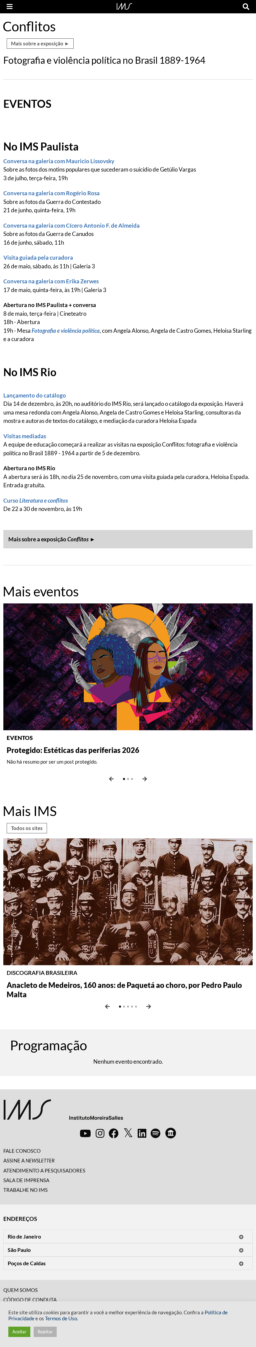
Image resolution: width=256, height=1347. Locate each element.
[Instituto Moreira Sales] (63, 1112)
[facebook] (114, 1133)
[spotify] (155, 1133)
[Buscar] (246, 6)
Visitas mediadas (24, 436)
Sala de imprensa (26, 1180)
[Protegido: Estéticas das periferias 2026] (128, 666)
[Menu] (9, 6)
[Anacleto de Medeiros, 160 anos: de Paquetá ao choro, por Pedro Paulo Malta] (128, 901)
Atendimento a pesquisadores (44, 1170)
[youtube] (85, 1133)
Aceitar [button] (19, 1331)
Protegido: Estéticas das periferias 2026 (73, 750)
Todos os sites (27, 828)
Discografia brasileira (42, 972)
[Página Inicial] (124, 5)
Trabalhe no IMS (25, 1190)
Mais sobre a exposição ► (40, 43)
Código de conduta (30, 1300)
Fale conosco (22, 1151)
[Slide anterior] (111, 779)
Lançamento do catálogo (34, 395)
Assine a (29, 1160)
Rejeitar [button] (45, 1331)
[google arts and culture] (170, 1133)
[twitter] (128, 1133)
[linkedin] (142, 1133)
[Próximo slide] (144, 779)
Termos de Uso (61, 1318)
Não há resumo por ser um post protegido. (52, 762)
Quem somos (20, 1290)
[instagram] (100, 1133)
